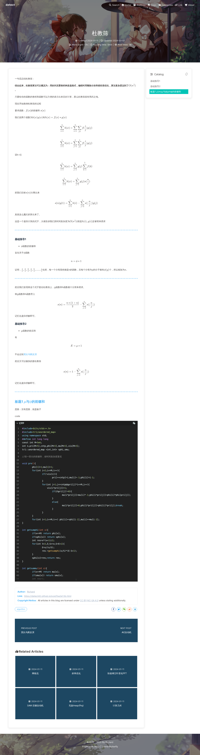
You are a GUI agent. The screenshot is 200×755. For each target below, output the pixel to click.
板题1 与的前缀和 (30, 401)
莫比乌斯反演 (30, 354)
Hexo (97, 746)
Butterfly (113, 746)
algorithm (21, 609)
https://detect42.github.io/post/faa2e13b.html (47, 596)
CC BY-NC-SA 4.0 (89, 600)
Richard (31, 591)
